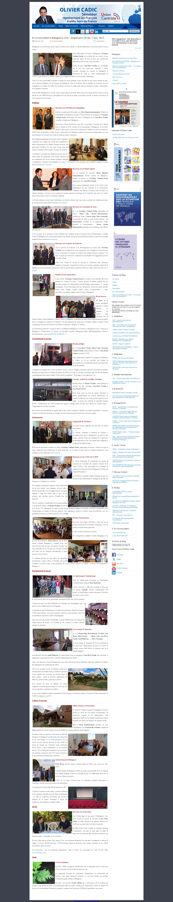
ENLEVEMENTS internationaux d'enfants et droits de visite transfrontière (126, 465)
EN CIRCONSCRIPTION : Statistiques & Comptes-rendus (126, 62)
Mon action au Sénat (119, 83)
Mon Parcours (117, 77)
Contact (111, 26)
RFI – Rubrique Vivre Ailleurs (122, 515)
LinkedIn (119, 572)
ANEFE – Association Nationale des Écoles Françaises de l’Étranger (124, 412)
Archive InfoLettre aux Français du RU (125, 137)
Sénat (60, 26)
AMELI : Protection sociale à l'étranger (125, 449)
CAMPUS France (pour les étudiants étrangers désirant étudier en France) (125, 417)
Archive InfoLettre (118, 134)
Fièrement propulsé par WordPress (86, 901)
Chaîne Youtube (122, 568)
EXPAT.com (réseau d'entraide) (123, 358)
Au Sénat (115, 279)
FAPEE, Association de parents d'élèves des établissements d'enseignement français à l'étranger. (126, 427)
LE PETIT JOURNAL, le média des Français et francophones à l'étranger (125, 506)
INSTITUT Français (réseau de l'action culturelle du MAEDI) (125, 481)
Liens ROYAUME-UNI (119, 536)
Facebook (120, 555)
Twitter (119, 559)
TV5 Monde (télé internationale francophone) (123, 519)
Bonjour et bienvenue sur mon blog (124, 58)
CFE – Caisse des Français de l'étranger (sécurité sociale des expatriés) (126, 456)
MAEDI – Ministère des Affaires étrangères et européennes (123, 340)
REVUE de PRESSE (57, 334)
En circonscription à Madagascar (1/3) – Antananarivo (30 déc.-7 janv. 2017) (68, 38)
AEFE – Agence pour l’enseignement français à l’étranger (125, 407)
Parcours (101, 26)
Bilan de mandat (72, 26)
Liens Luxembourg (118, 533)
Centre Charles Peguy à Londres (123, 330)
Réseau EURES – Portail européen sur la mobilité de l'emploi (126, 382)
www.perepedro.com (39, 853)
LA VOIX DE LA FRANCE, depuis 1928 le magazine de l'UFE (126, 502)
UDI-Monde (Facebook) (120, 523)
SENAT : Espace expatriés (121, 344)
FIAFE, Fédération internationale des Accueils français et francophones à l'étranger (125, 362)
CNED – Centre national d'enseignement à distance (126, 421)
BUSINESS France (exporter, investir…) (126, 393)
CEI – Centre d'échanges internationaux (126, 378)
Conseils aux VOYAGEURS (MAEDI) (125, 336)
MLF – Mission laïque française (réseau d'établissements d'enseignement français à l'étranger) (126, 438)
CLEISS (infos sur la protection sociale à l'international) (126, 461)
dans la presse (46, 165)
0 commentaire (99, 41)
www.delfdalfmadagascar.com (56, 740)
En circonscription (48, 26)
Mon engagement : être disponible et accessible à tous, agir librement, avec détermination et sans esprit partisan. (126, 43)
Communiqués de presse (121, 74)
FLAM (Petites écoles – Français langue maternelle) (126, 432)
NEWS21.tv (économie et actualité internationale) (124, 511)
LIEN (49, 696)
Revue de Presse (87, 26)
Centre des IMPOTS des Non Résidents (126, 333)
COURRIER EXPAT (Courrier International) (122, 492)
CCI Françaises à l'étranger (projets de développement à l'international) (125, 396)
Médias (115, 285)
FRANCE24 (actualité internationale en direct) (125, 497)
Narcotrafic (116, 288)
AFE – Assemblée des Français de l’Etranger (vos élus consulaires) (124, 325)
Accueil (36, 26)
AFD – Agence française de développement (121, 321)
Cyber (114, 282)
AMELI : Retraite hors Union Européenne (126, 452)
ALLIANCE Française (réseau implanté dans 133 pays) (125, 476)
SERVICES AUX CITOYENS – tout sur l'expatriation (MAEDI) (125, 347)
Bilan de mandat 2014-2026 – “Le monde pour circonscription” (126, 67)
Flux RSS (120, 564)
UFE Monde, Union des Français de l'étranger (124, 368)
